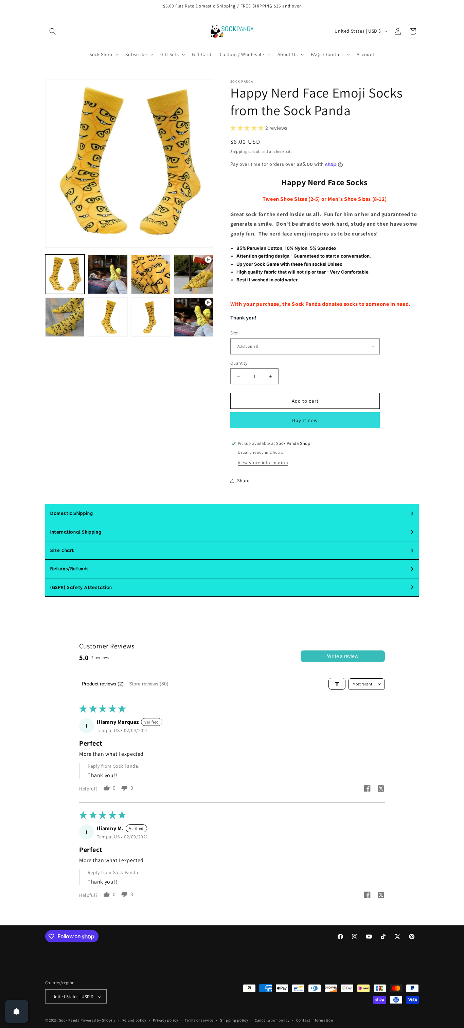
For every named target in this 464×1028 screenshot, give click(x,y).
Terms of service (199, 1020)
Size (234, 333)
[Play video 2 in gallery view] (193, 317)
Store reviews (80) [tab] (148, 683)
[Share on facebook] (367, 789)
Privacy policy (165, 1020)
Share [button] (243, 481)
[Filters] (336, 684)
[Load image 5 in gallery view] (107, 317)
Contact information (314, 1020)
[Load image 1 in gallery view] (65, 274)
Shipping (239, 151)
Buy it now (305, 420)
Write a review (342, 656)
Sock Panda (69, 1020)
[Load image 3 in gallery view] (151, 274)
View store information (263, 462)
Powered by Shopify (98, 1020)
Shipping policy (234, 1020)
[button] (52, 31)
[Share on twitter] (381, 789)
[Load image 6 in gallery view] (151, 317)
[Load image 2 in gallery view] (107, 274)
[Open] (16, 1011)
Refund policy (134, 1020)
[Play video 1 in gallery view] (193, 274)
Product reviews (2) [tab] (103, 683)
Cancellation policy (272, 1020)
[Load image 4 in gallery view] (65, 317)
